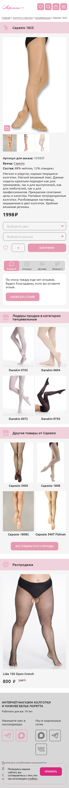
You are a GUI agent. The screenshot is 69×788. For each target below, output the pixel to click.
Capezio (19, 163)
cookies (32, 778)
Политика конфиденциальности (24, 762)
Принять (51, 771)
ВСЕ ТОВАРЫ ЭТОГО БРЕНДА (34, 546)
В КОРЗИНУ (46, 248)
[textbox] (31, 226)
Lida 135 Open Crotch (18, 673)
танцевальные (43, 17)
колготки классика (23, 17)
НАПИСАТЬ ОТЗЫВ (23, 297)
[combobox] (34, 226)
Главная (6, 17)
